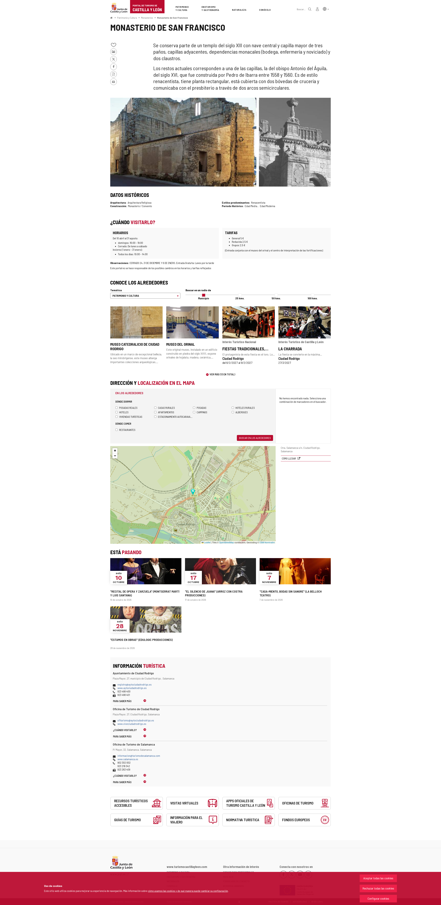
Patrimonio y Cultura (127, 17)
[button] (326, 9)
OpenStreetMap (226, 542)
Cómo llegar (289, 458)
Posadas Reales (128, 407)
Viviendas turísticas (130, 416)
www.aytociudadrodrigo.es (132, 687)
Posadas (201, 407)
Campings (202, 412)
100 (313, 298)
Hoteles (124, 412)
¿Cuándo (125, 730)
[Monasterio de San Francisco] (183, 142)
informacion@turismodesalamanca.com (138, 755)
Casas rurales (166, 407)
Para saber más (122, 701)
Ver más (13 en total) (222, 374)
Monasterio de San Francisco (172, 17)
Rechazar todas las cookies (378, 888)
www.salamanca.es (127, 759)
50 (276, 298)
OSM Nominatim (267, 542)
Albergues (241, 412)
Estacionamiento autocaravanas (175, 416)
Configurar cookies (378, 898)
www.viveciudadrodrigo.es (131, 723)
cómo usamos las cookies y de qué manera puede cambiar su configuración (188, 890)
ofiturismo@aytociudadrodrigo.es (135, 720)
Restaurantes (127, 429)
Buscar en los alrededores (255, 437)
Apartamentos (166, 412)
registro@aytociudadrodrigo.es (134, 684)
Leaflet (207, 542)
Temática (116, 290)
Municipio (203, 298)
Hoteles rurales (245, 407)
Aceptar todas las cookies (378, 878)
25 (239, 298)
